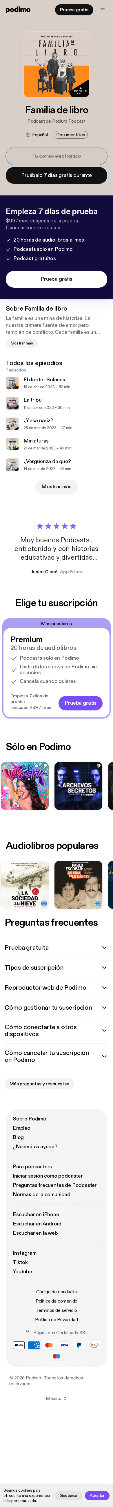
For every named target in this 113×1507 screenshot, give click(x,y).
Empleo (21, 1128)
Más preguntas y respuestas (39, 1084)
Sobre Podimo (29, 1119)
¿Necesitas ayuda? (35, 1146)
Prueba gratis (74, 10)
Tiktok (20, 1262)
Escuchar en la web (35, 1233)
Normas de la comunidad (41, 1194)
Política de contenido (57, 1301)
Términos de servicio (56, 1310)
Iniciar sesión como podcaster (48, 1176)
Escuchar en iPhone (36, 1214)
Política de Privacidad (56, 1320)
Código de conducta (56, 1292)
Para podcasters (32, 1166)
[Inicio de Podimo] (18, 10)
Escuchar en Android (37, 1224)
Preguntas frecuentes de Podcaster (55, 1185)
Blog (18, 1137)
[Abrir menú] (102, 9)
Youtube (22, 1271)
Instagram (24, 1253)
